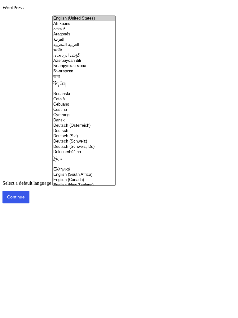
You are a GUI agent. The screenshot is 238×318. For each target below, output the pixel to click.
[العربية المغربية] (84, 45)
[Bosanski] (84, 94)
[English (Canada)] (84, 180)
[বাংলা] (84, 76)
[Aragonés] (84, 34)
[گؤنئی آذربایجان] (84, 55)
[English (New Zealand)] (84, 185)
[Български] (84, 71)
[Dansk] (84, 120)
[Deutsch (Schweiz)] (84, 141)
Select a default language (26, 183)
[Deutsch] (84, 131)
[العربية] (84, 39)
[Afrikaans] (84, 23)
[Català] (84, 99)
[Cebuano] (84, 104)
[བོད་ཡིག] (84, 85)
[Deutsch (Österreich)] (84, 125)
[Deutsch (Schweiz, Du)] (84, 146)
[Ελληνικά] (84, 169)
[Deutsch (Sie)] (84, 136)
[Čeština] (84, 109)
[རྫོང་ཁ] (84, 161)
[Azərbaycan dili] (84, 60)
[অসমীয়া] (84, 50)
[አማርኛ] (84, 29)
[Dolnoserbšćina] (84, 152)
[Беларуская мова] (84, 66)
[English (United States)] (84, 18)
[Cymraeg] (84, 115)
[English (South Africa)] (84, 174)
